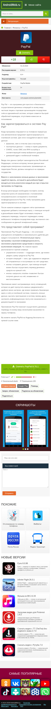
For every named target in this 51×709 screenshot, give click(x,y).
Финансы (16, 28)
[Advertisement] (22, 341)
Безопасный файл (10, 381)
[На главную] (11, 5)
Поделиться (7, 396)
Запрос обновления (10, 391)
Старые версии (8, 386)
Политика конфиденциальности (15, 703)
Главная (7, 28)
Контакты (14, 706)
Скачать (25, 52)
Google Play (23, 386)
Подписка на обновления (32, 391)
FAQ (21, 706)
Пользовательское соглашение (30, 704)
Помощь (34, 386)
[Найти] (46, 13)
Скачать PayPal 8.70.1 (25, 369)
